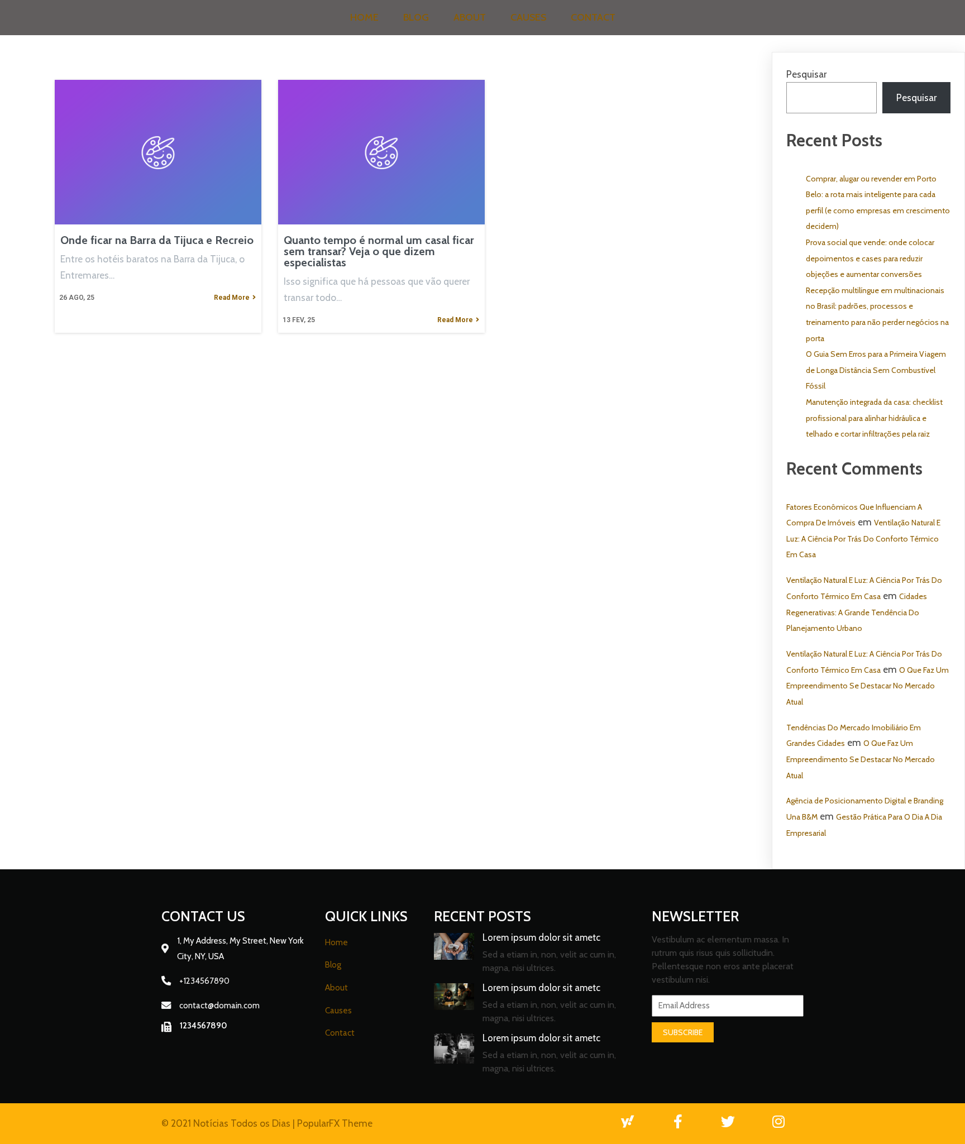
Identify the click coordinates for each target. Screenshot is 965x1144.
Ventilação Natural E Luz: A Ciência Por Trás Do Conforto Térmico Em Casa (863, 538)
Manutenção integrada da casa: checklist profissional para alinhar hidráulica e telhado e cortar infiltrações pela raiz (874, 418)
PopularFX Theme (334, 1123)
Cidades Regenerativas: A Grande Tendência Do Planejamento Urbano (856, 612)
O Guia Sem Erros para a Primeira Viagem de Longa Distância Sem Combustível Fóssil (876, 370)
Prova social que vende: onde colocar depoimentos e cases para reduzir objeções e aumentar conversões (870, 258)
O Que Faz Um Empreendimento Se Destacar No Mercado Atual (867, 686)
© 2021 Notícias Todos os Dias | (229, 1123)
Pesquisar (806, 74)
